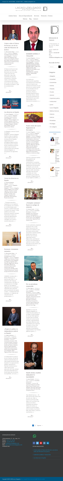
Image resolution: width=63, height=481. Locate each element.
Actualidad (6, 54)
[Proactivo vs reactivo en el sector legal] (52, 167)
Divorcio (11, 192)
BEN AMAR (28, 65)
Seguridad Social (36, 219)
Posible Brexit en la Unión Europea (57, 140)
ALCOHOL (37, 63)
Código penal (37, 66)
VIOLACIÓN (28, 74)
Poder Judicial (15, 352)
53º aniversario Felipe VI (32, 384)
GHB (35, 67)
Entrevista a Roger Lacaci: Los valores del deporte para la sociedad (57, 155)
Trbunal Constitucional (9, 270)
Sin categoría (53, 127)
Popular (54, 133)
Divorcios (15, 121)
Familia (14, 122)
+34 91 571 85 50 (10, 440)
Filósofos (52, 89)
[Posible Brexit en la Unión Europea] (52, 138)
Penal (32, 70)
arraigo (38, 137)
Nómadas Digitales (33, 146)
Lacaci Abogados (8, 56)
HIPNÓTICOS (29, 69)
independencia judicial (9, 348)
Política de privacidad (31, 479)
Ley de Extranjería (35, 143)
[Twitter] (37, 443)
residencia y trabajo (35, 153)
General (15, 117)
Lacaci (31, 217)
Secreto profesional (30, 303)
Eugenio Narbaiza (10, 335)
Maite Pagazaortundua (9, 351)
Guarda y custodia (8, 193)
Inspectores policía (55, 98)
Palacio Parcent (7, 61)
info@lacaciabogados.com (29, 1)
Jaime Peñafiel (31, 379)
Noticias (52, 117)
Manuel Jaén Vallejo (10, 51)
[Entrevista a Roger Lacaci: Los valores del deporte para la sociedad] (52, 149)
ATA (32, 213)
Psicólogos (52, 123)
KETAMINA (34, 69)
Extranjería (32, 140)
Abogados (15, 53)
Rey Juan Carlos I (30, 390)
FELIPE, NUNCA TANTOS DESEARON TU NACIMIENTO (33, 375)
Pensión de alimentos (8, 197)
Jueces (16, 54)
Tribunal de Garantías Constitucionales (9, 63)
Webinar (12, 126)
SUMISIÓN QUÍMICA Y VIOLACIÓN (42, 454)
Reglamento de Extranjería (31, 151)
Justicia (9, 260)
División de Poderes (8, 345)
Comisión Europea (8, 342)
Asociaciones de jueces (9, 341)
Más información (8, 91)
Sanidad (14, 266)
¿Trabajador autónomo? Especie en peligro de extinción (33, 205)
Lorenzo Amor (29, 219)
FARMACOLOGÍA (29, 67)
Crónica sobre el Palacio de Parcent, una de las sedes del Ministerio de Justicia (46, 450)
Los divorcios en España (11, 112)
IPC (31, 216)
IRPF (34, 216)
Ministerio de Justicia (14, 60)
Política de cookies (41, 479)
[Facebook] (34, 443)
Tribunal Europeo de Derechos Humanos (11, 270)
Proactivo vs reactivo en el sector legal (57, 171)
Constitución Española (33, 294)
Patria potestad (13, 196)
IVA (35, 216)
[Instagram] (44, 443)
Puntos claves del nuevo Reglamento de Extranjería (33, 128)
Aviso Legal (23, 479)
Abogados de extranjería (31, 137)
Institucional (11, 54)
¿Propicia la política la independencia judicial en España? (11, 331)
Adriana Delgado (12, 120)
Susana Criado (31, 209)
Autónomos (35, 213)
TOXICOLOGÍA (33, 73)
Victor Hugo (32, 305)
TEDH (16, 268)
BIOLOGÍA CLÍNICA (30, 66)
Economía (28, 214)
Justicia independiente (12, 349)
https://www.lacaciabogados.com (13, 445)
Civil (18, 120)
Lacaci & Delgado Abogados (11, 123)
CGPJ (16, 341)
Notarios (52, 114)
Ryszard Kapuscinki (35, 302)
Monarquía (33, 387)
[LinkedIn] (47, 443)
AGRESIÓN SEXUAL (30, 63)
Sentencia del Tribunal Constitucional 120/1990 (9, 268)
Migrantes (33, 144)
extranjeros (37, 140)
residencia (28, 153)
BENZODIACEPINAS (35, 65)
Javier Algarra (31, 288)
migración (28, 144)
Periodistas (28, 212)
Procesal (13, 125)
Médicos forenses (54, 111)
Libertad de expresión (35, 296)
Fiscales (16, 259)
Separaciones (7, 126)
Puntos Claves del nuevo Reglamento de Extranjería (33, 149)
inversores (28, 141)
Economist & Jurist (8, 122)
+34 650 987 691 (10, 441)
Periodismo (33, 299)
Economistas (53, 82)
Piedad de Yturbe (15, 61)
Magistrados (11, 263)
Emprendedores (29, 139)
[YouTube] (41, 443)
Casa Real (37, 384)
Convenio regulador (8, 121)
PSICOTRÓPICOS (29, 72)
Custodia (11, 191)
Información (31, 295)
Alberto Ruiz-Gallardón (9, 57)
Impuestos (28, 216)
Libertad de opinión (30, 298)
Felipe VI (28, 386)
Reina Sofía (33, 389)
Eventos (11, 117)
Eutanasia (12, 259)
